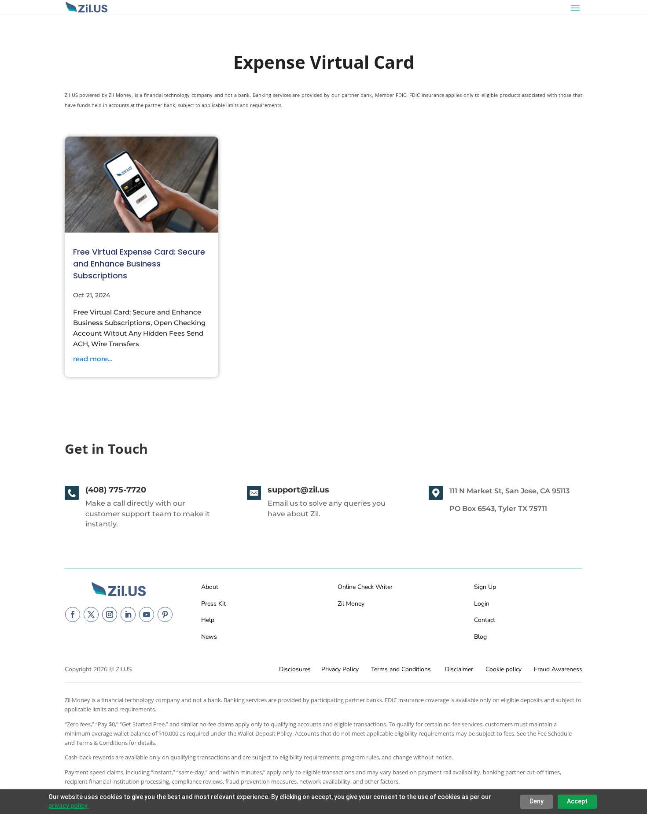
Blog (480, 637)
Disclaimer (459, 669)
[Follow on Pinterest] (165, 614)
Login (481, 603)
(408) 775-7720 (115, 490)
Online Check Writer (365, 587)
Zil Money (351, 603)
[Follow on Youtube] (146, 614)
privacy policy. (68, 805)
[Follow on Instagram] (109, 614)
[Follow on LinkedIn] (128, 614)
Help (207, 620)
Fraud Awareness (558, 669)
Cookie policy (503, 669)
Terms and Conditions (401, 669)
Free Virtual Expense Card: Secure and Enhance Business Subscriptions (139, 263)
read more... (92, 359)
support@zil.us (298, 490)
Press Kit (213, 603)
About (209, 587)
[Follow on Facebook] (72, 614)
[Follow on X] (91, 614)
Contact (484, 620)
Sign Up (485, 587)
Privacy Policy (340, 669)
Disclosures (295, 669)
